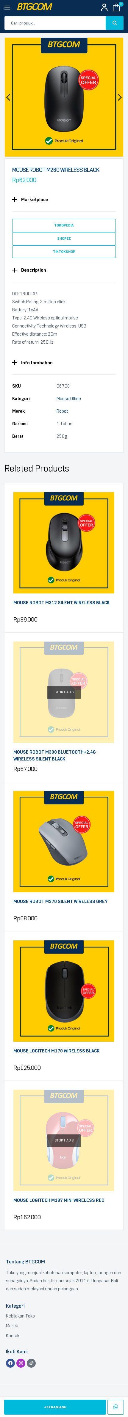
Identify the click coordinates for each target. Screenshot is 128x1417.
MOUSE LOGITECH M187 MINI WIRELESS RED (58, 1200)
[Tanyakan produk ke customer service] (115, 1407)
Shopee (64, 238)
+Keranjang (55, 1407)
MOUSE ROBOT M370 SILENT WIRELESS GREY (60, 901)
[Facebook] (10, 1363)
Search (115, 23)
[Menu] (10, 7)
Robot (62, 411)
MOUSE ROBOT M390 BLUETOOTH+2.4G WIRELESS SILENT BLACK (54, 755)
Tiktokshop (64, 252)
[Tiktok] (31, 1363)
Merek (12, 1326)
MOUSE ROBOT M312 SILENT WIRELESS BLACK (61, 602)
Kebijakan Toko (20, 1316)
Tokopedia (64, 225)
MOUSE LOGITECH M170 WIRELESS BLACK (56, 1051)
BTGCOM (33, 7)
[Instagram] (20, 1363)
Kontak (12, 1335)
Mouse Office (69, 398)
